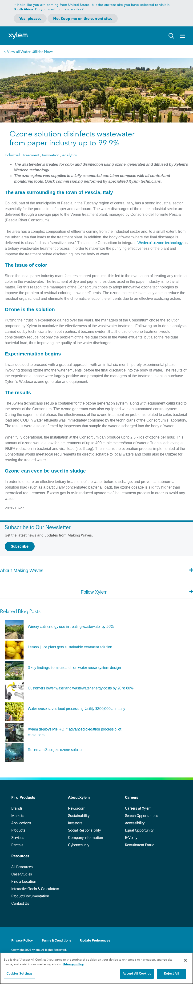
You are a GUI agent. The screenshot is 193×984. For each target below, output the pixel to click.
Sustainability (78, 815)
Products (18, 830)
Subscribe (19, 546)
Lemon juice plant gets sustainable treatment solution (70, 647)
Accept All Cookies (137, 973)
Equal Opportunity (139, 830)
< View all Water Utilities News (28, 51)
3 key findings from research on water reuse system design (74, 668)
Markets (17, 815)
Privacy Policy (22, 940)
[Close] (185, 960)
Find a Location (23, 881)
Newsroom (76, 808)
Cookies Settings (19, 973)
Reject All (171, 973)
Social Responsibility (84, 830)
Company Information (85, 837)
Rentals (17, 845)
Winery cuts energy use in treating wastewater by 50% (71, 627)
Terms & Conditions (56, 940)
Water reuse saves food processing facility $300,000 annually (76, 709)
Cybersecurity (78, 845)
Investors (75, 823)
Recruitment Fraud (139, 845)
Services (17, 837)
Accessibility (135, 823)
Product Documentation (30, 896)
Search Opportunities (141, 815)
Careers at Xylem (138, 808)
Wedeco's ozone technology (160, 243)
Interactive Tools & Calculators (35, 889)
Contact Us (20, 903)
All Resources (22, 867)
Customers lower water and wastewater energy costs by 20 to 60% (80, 688)
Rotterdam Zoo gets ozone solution (56, 750)
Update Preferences (95, 940)
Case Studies (21, 874)
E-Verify (131, 837)
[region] (96, 968)
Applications (21, 823)
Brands (17, 808)
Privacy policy (73, 964)
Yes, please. (30, 18)
